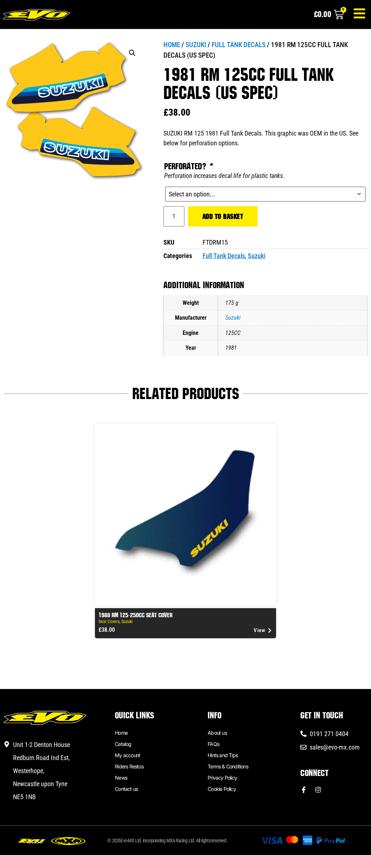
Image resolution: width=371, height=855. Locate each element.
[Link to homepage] (37, 15)
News (121, 778)
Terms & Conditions (228, 766)
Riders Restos (129, 766)
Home (171, 45)
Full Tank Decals (239, 45)
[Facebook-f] (303, 789)
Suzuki (196, 45)
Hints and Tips (223, 755)
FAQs (213, 744)
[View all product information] (185, 514)
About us (217, 733)
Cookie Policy (222, 789)
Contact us (126, 789)
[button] (132, 52)
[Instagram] (318, 789)
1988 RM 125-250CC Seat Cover (135, 615)
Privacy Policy (222, 778)
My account (127, 755)
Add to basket (223, 216)
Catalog (123, 744)
